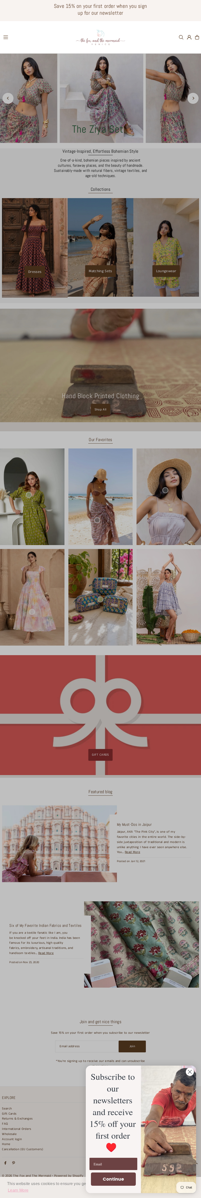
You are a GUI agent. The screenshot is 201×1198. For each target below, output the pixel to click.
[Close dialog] (190, 1072)
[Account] (189, 37)
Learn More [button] (18, 1190)
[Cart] (197, 37)
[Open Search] (181, 37)
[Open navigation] (37, 37)
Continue (113, 1179)
